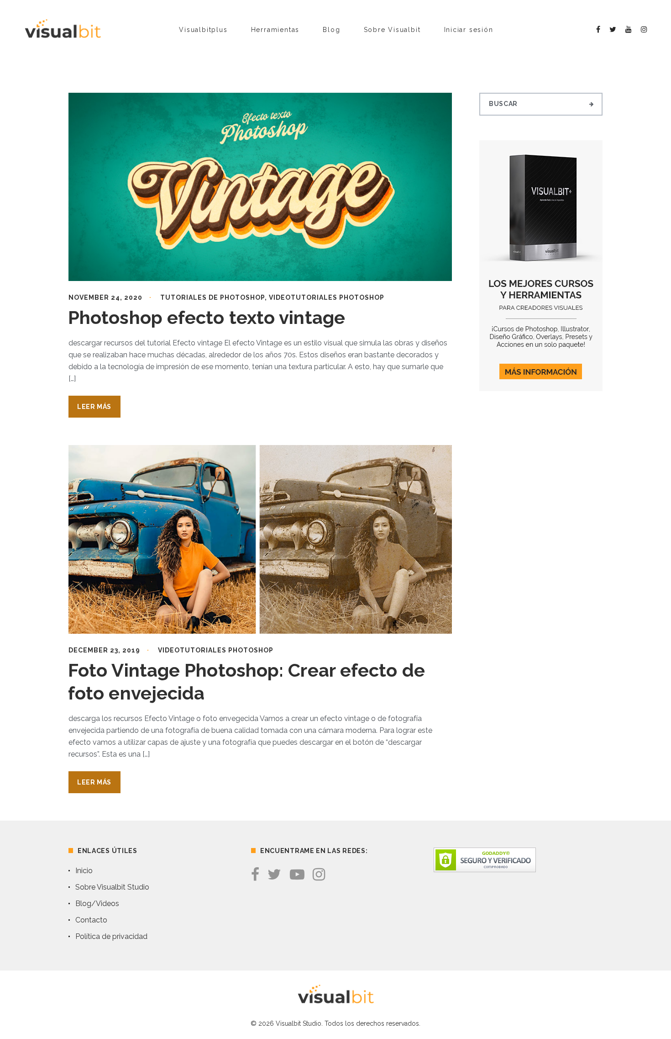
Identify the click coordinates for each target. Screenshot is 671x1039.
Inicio (84, 870)
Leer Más (94, 406)
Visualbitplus (203, 29)
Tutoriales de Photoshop (212, 297)
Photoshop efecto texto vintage (206, 317)
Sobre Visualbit (392, 29)
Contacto (91, 920)
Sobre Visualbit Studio (112, 887)
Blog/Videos (97, 903)
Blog (331, 29)
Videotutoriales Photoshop (326, 297)
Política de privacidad (111, 936)
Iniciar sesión (468, 29)
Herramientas (275, 29)
